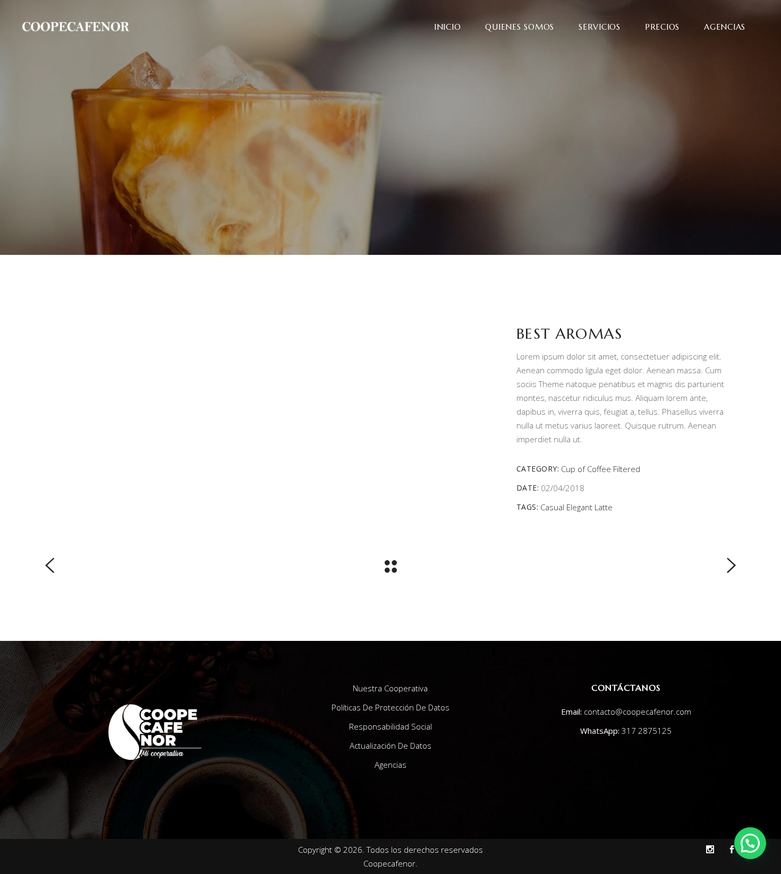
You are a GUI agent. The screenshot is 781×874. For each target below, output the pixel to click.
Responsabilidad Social (390, 726)
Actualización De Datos (390, 745)
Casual (552, 507)
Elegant (579, 507)
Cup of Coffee (586, 469)
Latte (604, 507)
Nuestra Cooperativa (390, 688)
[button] (750, 843)
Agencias (390, 764)
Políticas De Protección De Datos (390, 707)
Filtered (626, 469)
